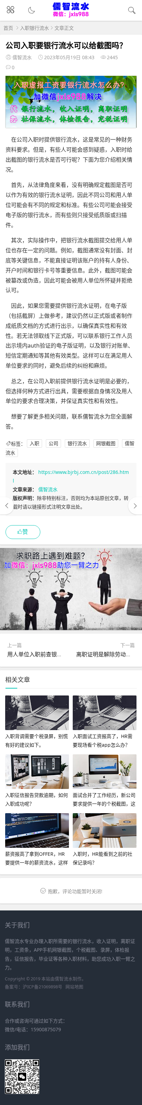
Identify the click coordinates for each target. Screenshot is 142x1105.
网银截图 (105, 443)
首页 (8, 28)
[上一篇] (7, 505)
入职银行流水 (34, 28)
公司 (53, 443)
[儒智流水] (71, 16)
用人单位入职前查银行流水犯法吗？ (51, 654)
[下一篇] (135, 505)
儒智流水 (48, 489)
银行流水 (77, 443)
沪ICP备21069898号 (42, 987)
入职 (34, 443)
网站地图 (74, 987)
